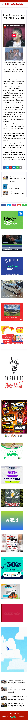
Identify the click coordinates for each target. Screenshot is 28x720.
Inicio (4, 11)
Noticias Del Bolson (7, 21)
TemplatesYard (14, 716)
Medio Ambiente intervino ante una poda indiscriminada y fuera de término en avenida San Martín (17, 698)
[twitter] (12, 1)
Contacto (16, 713)
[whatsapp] (24, 205)
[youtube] (19, 205)
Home (11, 713)
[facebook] (9, 1)
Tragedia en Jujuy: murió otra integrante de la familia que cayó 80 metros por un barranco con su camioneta (17, 690)
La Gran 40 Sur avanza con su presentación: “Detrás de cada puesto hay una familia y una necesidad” (17, 179)
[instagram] (15, 1)
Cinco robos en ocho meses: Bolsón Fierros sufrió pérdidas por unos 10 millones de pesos (16, 682)
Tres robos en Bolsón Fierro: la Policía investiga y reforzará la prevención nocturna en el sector (16, 705)
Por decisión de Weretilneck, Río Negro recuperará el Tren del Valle (16, 193)
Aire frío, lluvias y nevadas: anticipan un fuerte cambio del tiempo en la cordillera (17, 186)
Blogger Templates (14, 717)
